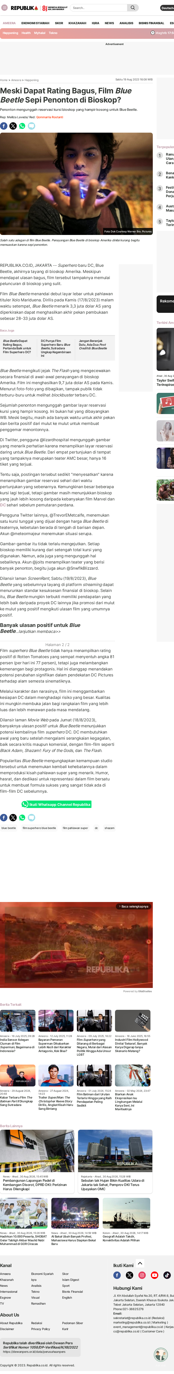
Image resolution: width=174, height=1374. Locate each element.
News (4, 1285)
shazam (109, 828)
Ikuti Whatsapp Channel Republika (59, 804)
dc (96, 828)
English (67, 1297)
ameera (9, 23)
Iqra (33, 1279)
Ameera (16, 80)
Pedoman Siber (72, 1323)
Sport (66, 1285)
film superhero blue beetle (39, 828)
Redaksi (36, 1323)
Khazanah (6, 1279)
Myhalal (39, 33)
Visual (35, 1297)
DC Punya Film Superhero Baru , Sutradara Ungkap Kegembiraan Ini (56, 348)
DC (3, 504)
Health (26, 33)
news (109, 23)
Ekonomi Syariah (35, 23)
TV (2, 1303)
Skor (65, 1274)
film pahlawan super (75, 828)
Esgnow (5, 1297)
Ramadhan (38, 1303)
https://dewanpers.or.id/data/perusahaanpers (34, 1351)
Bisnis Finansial (151, 23)
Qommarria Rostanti (49, 117)
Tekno (53, 33)
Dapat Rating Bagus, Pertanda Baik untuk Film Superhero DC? (17, 346)
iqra (95, 23)
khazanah (77, 23)
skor (59, 23)
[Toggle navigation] (4, 7)
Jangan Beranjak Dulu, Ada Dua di (93, 344)
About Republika (11, 1323)
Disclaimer (7, 1329)
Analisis (36, 1285)
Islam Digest (70, 1279)
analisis (126, 23)
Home (4, 80)
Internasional (8, 1291)
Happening (10, 33)
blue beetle (8, 828)
